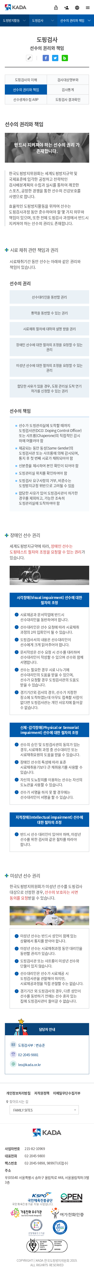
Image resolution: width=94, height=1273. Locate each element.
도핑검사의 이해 (26, 79)
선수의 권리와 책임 (72, 20)
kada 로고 (47, 1132)
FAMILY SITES (23, 1110)
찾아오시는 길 (18, 1101)
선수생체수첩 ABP (26, 99)
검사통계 (68, 89)
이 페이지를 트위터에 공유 (55, 58)
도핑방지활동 (11, 20)
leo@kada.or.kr (29, 1064)
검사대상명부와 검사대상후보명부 (68, 81)
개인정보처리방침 (18, 1093)
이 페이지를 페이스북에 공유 (46, 58)
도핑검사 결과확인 (68, 99)
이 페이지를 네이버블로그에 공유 (65, 58)
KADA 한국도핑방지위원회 (16, 7)
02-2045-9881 (28, 1054)
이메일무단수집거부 (66, 1093)
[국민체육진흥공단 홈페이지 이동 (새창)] (33, 1199)
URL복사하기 (29, 58)
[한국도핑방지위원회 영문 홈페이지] (77, 7)
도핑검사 (37, 20)
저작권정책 (41, 1093)
